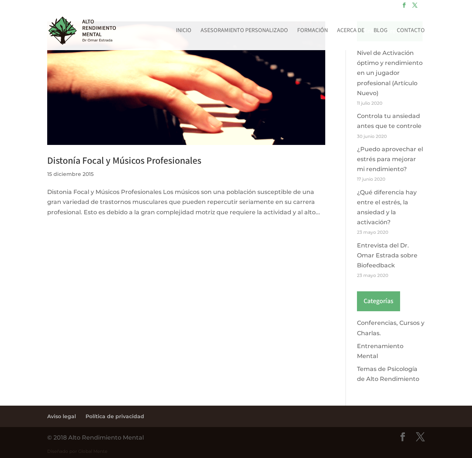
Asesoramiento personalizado (244, 31)
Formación (312, 31)
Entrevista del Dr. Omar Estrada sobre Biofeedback (387, 255)
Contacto (411, 31)
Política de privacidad (115, 416)
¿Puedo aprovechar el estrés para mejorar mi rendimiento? (390, 159)
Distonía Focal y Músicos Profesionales (124, 161)
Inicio (183, 31)
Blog (381, 31)
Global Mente (92, 451)
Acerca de (350, 31)
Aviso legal (61, 416)
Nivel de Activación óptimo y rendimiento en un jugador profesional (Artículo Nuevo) (390, 73)
